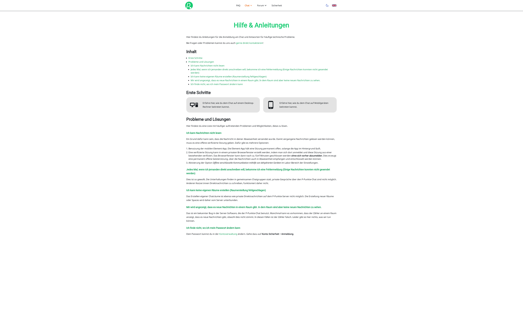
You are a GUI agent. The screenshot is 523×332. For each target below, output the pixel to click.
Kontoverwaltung (228, 233)
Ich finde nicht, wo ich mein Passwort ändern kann (217, 84)
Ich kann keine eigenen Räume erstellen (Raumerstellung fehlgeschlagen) (229, 76)
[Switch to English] (334, 5)
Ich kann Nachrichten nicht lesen (207, 65)
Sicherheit (277, 5)
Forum (260, 5)
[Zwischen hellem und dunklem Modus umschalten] (327, 5)
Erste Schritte (195, 57)
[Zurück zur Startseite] (189, 5)
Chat (247, 5)
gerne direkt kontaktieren (249, 42)
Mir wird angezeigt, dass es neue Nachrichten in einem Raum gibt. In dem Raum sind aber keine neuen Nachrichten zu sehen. (255, 80)
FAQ (238, 5)
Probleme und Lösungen (201, 61)
